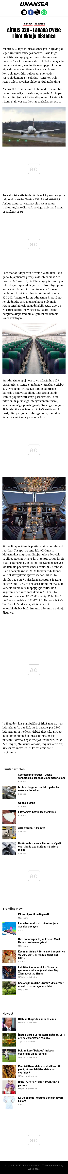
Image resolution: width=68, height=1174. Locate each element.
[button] (4, 4)
